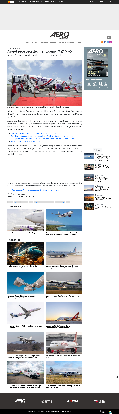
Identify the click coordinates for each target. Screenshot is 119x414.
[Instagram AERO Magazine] (110, 42)
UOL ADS (60, 2)
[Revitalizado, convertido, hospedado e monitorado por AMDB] (110, 412)
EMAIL (111, 2)
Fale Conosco (55, 412)
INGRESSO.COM (22, 2)
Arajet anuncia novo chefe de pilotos (26, 141)
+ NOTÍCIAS (29, 42)
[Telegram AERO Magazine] (107, 42)
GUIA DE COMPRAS (41, 42)
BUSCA (92, 2)
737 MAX (17, 202)
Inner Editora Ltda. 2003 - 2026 (38, 412)
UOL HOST (32, 2)
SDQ (68, 202)
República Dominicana (41, 202)
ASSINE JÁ (71, 42)
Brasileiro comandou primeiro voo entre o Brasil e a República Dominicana (42, 136)
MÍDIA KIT (80, 42)
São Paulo (24, 202)
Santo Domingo (60, 202)
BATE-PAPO (101, 2)
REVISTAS (62, 42)
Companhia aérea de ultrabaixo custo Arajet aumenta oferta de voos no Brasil (43, 139)
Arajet (51, 202)
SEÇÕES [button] (53, 42)
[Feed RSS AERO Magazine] (102, 42)
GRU (31, 202)
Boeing (10, 202)
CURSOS (46, 2)
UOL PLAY (53, 2)
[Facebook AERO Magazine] (104, 42)
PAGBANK (39, 2)
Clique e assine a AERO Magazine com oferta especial (33, 133)
